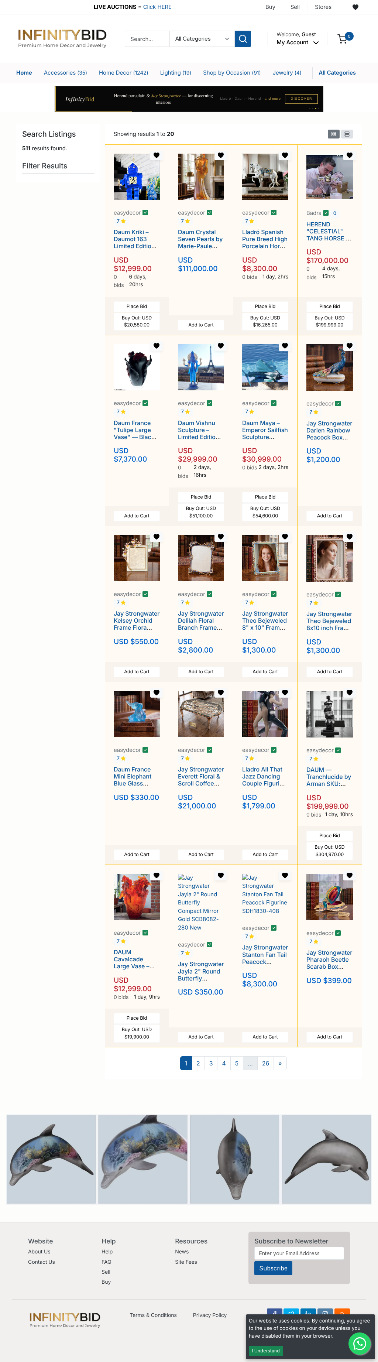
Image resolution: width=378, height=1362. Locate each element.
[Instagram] (325, 1314)
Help (107, 1252)
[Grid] (334, 134)
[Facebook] (274, 1314)
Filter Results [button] (45, 165)
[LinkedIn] (308, 1314)
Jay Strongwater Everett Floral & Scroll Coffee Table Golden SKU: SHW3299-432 (201, 787)
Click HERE (157, 6)
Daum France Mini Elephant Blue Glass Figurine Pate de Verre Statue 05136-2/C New (136, 787)
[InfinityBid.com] (62, 38)
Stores (323, 6)
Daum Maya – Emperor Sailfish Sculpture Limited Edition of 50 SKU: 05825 (265, 440)
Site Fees (186, 1262)
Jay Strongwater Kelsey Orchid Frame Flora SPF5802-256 (136, 624)
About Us (39, 1252)
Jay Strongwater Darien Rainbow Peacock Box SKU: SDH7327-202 (329, 437)
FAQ (106, 1262)
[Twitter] (291, 1314)
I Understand (266, 1351)
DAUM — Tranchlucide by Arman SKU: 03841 (328, 780)
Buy (270, 6)
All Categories (337, 72)
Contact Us (41, 1262)
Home (24, 72)
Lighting (176, 72)
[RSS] (342, 1314)
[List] (347, 134)
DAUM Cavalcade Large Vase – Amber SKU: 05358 (131, 966)
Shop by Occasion (232, 72)
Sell (295, 6)
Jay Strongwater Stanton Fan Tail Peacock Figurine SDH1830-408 (265, 961)
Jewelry (286, 72)
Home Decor (123, 72)
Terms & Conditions (153, 1315)
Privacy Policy (210, 1315)
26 (265, 1063)
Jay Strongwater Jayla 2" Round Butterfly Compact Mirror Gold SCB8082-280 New (201, 981)
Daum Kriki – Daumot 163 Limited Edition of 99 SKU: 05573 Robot (134, 246)
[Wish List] (355, 7)
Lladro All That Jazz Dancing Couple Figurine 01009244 (264, 780)
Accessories (65, 72)
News (182, 1252)
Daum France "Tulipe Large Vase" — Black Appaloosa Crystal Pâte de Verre (135, 440)
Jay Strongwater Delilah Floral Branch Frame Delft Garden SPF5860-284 (201, 628)
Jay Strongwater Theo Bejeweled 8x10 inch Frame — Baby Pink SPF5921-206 (329, 628)
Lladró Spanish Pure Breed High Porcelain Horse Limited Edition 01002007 (265, 246)
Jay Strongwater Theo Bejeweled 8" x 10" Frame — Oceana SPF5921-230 (265, 628)
